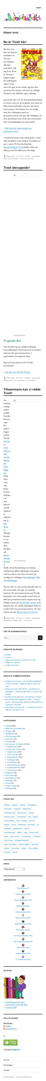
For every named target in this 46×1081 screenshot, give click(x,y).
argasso (14, 805)
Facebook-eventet (27, 603)
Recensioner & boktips (14, 744)
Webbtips (9, 788)
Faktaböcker (12, 752)
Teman (8, 783)
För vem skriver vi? (16, 710)
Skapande (9, 773)
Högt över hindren (13, 662)
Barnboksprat (9, 1077)
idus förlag (31, 824)
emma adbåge (9, 821)
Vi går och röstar (12, 665)
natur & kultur (14, 836)
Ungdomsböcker (14, 767)
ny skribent (37, 836)
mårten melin (33, 832)
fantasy (24, 821)
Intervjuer (9, 739)
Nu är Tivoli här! (15, 42)
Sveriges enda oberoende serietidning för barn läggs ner (7, 457)
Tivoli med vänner (12, 159)
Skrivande (9, 775)
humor (13, 824)
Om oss (6, 1060)
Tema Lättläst (33, 848)
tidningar (6, 380)
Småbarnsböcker (14, 765)
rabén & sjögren (24, 844)
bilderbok (17, 809)
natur (6, 836)
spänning (35, 844)
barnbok (22, 805)
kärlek (27, 828)
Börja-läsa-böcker (14, 749)
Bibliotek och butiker (13, 728)
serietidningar (36, 156)
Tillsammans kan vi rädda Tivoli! (22, 391)
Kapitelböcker (12, 757)
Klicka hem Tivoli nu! (27, 612)
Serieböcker (12, 762)
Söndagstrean (10, 778)
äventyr (14, 852)
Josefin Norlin (11, 697)
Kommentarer (11, 1029)
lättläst (19, 832)
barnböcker (8, 809)
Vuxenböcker (12, 770)
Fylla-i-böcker (13, 755)
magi (25, 832)
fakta (18, 821)
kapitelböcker (17, 828)
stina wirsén (15, 848)
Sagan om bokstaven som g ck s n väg (20, 660)
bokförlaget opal (9, 813)
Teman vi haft (10, 1007)
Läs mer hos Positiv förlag (17, 372)
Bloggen (8, 731)
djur (29, 817)
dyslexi (35, 817)
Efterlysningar (11, 736)
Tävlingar (9, 781)
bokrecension (22, 813)
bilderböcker (27, 809)
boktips (31, 813)
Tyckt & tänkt (10, 786)
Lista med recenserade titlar (16, 1005)
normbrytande (26, 836)
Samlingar (11, 760)
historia (6, 824)
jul (38, 824)
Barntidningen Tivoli (14, 147)
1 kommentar (27, 620)
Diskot (7, 655)
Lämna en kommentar (27, 159)
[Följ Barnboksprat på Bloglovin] (23, 1049)
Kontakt (6, 1070)
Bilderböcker (12, 747)
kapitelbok (7, 828)
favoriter (32, 821)
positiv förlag (36, 378)
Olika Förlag (8, 840)
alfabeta (7, 805)
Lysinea (8, 657)
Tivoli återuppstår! (17, 167)
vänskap (7, 852)
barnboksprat (31, 805)
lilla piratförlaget (9, 832)
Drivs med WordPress (24, 1077)
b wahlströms (21, 817)
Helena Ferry (10, 156)
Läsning (8, 741)
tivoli (5, 159)
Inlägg (7, 1026)
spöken (6, 848)
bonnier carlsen (9, 817)
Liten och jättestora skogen (31, 697)
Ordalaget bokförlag (21, 840)
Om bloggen (8, 1065)
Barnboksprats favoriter (15, 1002)
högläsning (21, 824)
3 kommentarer (31, 380)
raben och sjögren (10, 844)
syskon (24, 848)
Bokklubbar (10, 734)
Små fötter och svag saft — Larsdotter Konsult (23, 707)
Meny (38, 8)
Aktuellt (27, 156)
